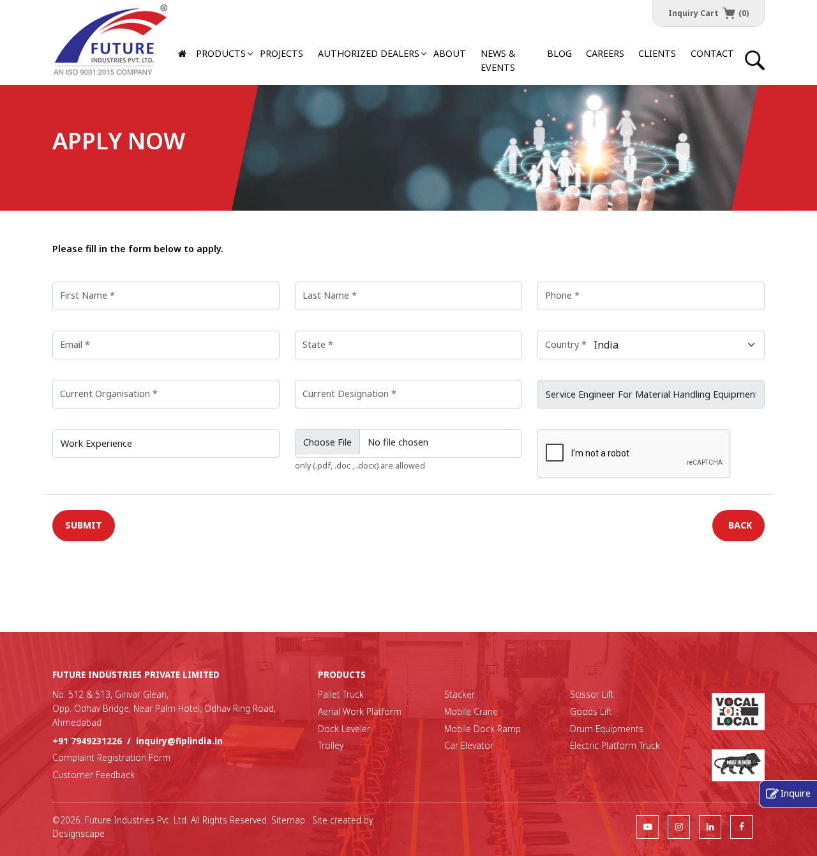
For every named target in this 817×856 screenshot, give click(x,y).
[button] (368, 54)
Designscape (78, 833)
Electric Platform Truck (615, 745)
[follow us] (647, 826)
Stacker (459, 694)
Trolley (330, 745)
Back (740, 525)
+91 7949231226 (87, 741)
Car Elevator (468, 745)
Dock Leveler (344, 729)
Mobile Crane (471, 711)
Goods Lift (591, 711)
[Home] (183, 54)
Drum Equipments (606, 729)
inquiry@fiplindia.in (179, 741)
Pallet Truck (341, 694)
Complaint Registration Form (111, 757)
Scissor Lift (592, 694)
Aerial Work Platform (359, 711)
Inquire (796, 792)
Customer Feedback (93, 775)
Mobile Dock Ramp (482, 729)
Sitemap (288, 820)
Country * (566, 344)
